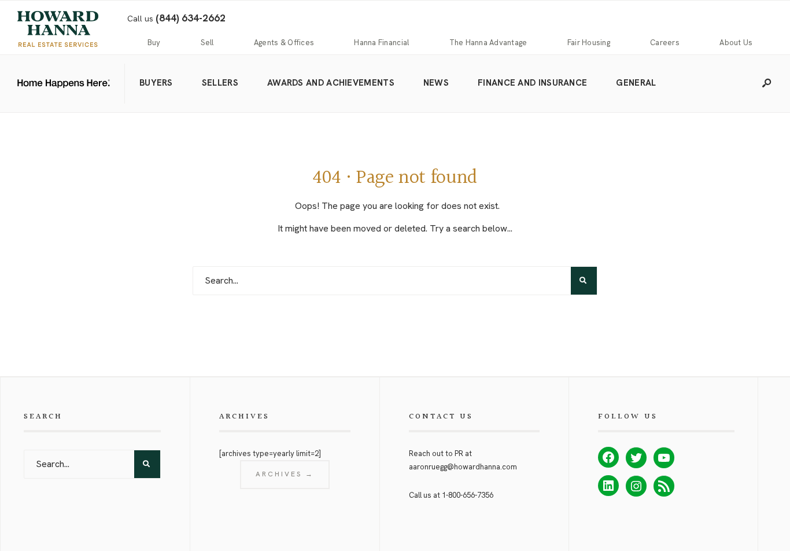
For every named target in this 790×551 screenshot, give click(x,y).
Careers (665, 42)
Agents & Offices (284, 42)
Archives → (285, 474)
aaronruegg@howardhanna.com (463, 467)
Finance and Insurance (532, 83)
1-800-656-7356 (467, 495)
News (436, 83)
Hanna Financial (381, 42)
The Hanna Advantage (488, 42)
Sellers (220, 83)
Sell (207, 42)
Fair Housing (588, 42)
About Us (735, 42)
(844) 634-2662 (191, 18)
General (636, 83)
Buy (154, 42)
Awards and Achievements (330, 83)
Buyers (156, 83)
